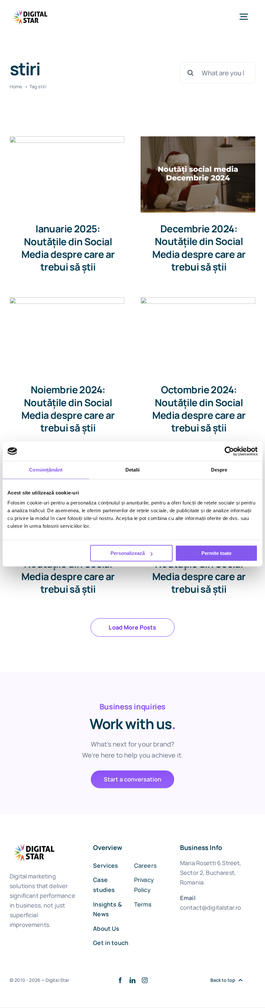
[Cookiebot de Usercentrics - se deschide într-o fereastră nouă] (229, 451)
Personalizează (128, 553)
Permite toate (216, 553)
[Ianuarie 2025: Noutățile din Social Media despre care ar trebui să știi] (67, 174)
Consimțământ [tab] (45, 469)
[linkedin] (132, 980)
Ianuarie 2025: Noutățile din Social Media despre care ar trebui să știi (68, 247)
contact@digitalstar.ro (210, 907)
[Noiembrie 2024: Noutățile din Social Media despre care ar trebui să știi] (67, 335)
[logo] (30, 9)
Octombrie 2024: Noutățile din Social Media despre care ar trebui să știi (199, 408)
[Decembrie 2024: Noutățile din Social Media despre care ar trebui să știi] (198, 174)
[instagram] (145, 980)
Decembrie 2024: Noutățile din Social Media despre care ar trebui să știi (199, 247)
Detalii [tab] (132, 469)
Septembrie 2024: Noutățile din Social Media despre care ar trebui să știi (68, 570)
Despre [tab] (219, 469)
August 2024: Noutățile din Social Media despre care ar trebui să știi (199, 570)
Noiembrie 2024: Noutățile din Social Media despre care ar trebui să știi (68, 408)
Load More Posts (132, 627)
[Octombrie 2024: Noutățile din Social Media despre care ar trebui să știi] (198, 335)
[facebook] (120, 980)
